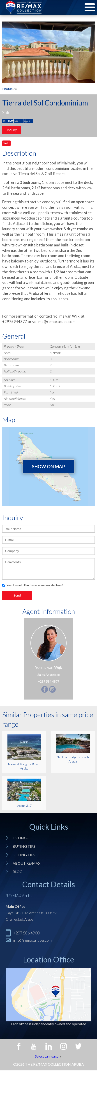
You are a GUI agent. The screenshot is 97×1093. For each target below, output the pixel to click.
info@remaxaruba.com (32, 940)
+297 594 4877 (48, 681)
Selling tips (24, 855)
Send (17, 595)
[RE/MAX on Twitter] (78, 1046)
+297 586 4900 (26, 932)
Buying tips (24, 846)
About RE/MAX (26, 863)
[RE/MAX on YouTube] (34, 1046)
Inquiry (12, 130)
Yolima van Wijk (48, 667)
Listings (20, 838)
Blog (17, 871)
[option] (48, 52)
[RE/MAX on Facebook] (19, 1046)
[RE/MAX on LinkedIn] (48, 1046)
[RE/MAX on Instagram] (63, 1046)
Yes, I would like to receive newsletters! (35, 585)
